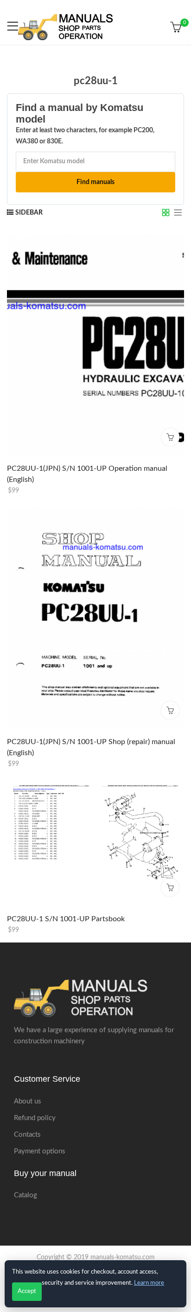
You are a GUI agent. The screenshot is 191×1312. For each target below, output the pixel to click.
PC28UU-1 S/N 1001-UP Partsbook (66, 919)
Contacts (27, 1134)
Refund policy (35, 1118)
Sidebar (29, 212)
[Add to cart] (170, 437)
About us (27, 1101)
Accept (27, 1291)
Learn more (149, 1283)
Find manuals (95, 182)
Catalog (25, 1195)
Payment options (39, 1151)
